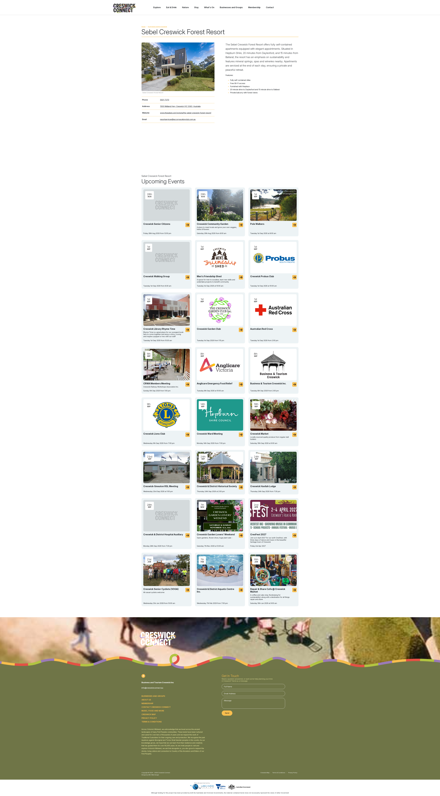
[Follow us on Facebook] (143, 676)
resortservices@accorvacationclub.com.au (178, 119)
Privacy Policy (149, 718)
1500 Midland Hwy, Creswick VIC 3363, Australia (180, 106)
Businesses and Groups (153, 696)
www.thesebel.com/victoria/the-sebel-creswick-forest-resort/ (185, 113)
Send (227, 713)
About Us (146, 700)
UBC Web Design (153, 775)
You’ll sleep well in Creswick (157, 26)
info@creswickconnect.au (152, 688)
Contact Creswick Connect (156, 707)
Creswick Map (149, 714)
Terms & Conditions (152, 722)
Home (144, 26)
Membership (147, 703)
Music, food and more (153, 711)
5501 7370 (164, 100)
